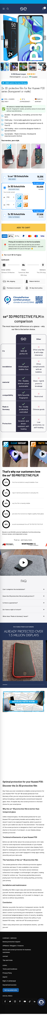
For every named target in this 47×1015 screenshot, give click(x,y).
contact (5, 956)
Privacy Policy (7, 973)
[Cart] (43, 9)
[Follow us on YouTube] (24, 1001)
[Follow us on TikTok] (29, 1001)
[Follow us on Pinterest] (19, 1001)
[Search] (8, 9)
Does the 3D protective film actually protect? (18, 596)
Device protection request (11, 942)
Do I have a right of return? (12, 609)
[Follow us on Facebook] (5, 1001)
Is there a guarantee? (10, 603)
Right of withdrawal (9, 981)
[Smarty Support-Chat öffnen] (41, 1002)
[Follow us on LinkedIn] (34, 1001)
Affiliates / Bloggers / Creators (13, 946)
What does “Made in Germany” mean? (15, 616)
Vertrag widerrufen (10, 990)
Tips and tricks (8, 960)
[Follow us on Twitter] (10, 1001)
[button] (4, 66)
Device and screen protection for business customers (17, 951)
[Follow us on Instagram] (14, 1001)
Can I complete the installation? (14, 589)
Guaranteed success (9, 985)
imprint (5, 977)
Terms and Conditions (10, 969)
